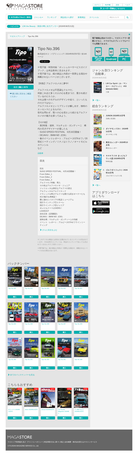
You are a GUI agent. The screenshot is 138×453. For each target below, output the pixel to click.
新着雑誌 (81, 17)
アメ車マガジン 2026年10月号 (79, 410)
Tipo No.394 (12, 359)
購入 (14, 297)
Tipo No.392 (45, 359)
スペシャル (94, 17)
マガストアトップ (17, 36)
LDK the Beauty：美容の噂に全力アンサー (40, 26)
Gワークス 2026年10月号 (14, 410)
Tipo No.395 (78, 324)
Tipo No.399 (29, 324)
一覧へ (97, 100)
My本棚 (107, 5)
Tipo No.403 (45, 288)
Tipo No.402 (62, 288)
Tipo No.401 (78, 288)
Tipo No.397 (62, 324)
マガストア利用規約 (15, 442)
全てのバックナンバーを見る (22, 375)
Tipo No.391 (62, 359)
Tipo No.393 (29, 359)
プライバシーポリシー (35, 442)
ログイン (97, 5)
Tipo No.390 (78, 359)
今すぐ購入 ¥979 (20, 87)
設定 (117, 5)
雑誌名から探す (67, 17)
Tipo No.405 (12, 288)
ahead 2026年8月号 (48, 409)
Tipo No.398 (45, 324)
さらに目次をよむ (49, 230)
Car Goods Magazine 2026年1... (63, 411)
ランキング (51, 17)
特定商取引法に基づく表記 (53, 442)
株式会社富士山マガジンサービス (85, 442)
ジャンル (38, 17)
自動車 (40, 153)
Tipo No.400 (12, 324)
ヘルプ (127, 5)
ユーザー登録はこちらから (113, 8)
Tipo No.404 (29, 288)
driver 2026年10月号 (31, 409)
